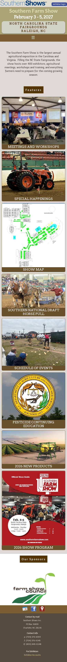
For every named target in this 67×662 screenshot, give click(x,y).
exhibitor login (59, 4)
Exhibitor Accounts (32, 655)
